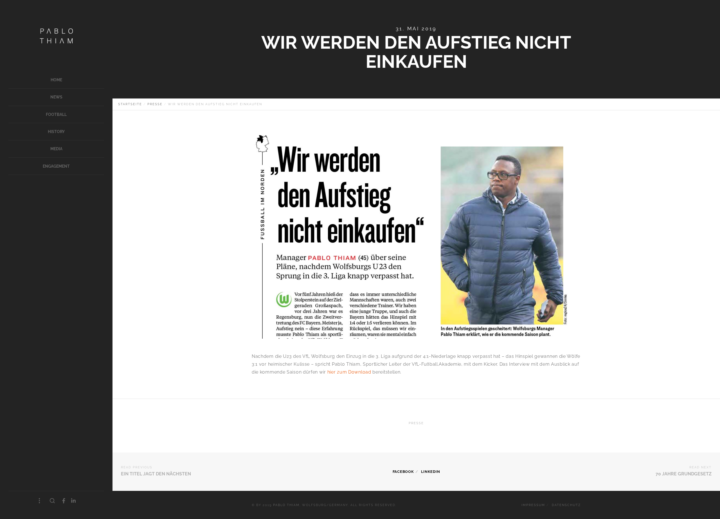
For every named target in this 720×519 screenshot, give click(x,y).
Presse (416, 423)
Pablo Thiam (286, 505)
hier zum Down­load (349, 372)
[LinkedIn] (73, 500)
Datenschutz (566, 505)
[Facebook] (63, 500)
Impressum (533, 505)
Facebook (403, 471)
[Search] (52, 501)
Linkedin (430, 471)
